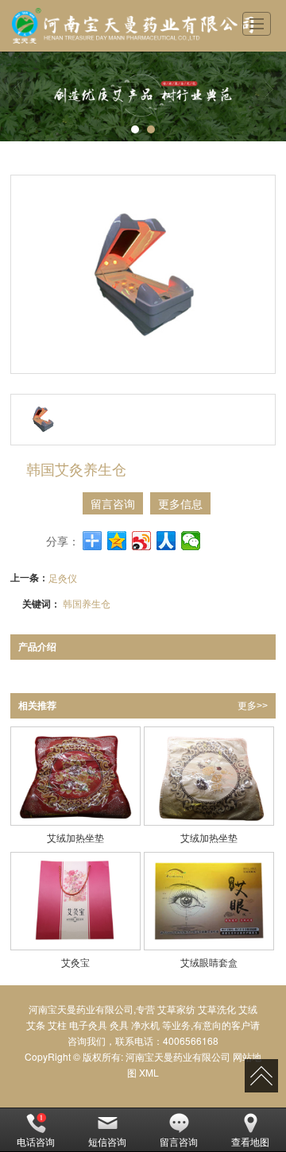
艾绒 (247, 1008)
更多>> (253, 705)
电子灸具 (88, 1024)
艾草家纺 (176, 1008)
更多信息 (180, 503)
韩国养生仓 (86, 603)
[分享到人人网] (166, 540)
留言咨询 (113, 503)
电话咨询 (36, 1141)
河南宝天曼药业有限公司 (178, 1056)
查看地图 (250, 1141)
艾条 (35, 1024)
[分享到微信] (191, 540)
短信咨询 (107, 1141)
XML (149, 1072)
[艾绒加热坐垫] (75, 776)
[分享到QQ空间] (117, 540)
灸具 (119, 1024)
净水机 (145, 1024)
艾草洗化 (217, 1008)
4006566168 (190, 1040)
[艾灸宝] (75, 901)
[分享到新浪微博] (142, 540)
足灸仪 (62, 577)
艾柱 (57, 1024)
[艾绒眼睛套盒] (208, 901)
